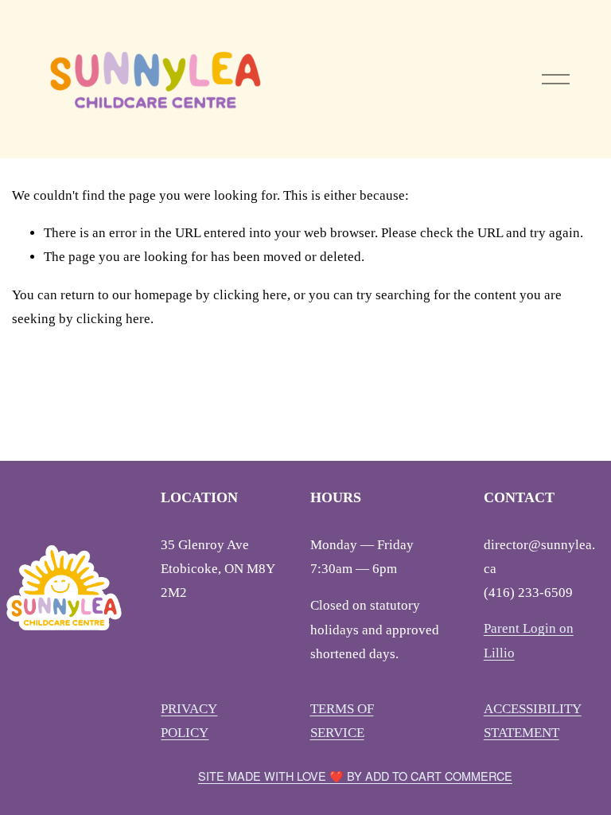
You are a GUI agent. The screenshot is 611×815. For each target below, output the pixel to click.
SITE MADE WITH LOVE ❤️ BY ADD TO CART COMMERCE (355, 775)
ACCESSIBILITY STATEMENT (533, 720)
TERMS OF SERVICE (342, 720)
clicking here (250, 294)
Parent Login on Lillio (529, 640)
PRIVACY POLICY (189, 720)
